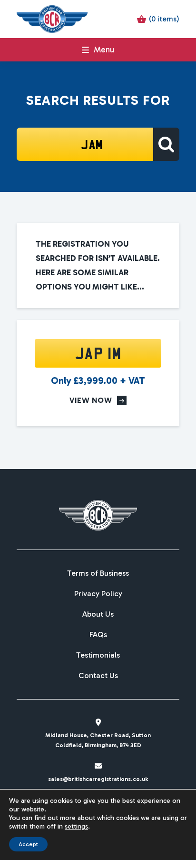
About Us (98, 614)
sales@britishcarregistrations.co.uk (98, 779)
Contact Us (98, 675)
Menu (104, 49)
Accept (28, 844)
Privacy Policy (98, 594)
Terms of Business (98, 573)
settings (76, 826)
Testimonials (98, 655)
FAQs (98, 634)
